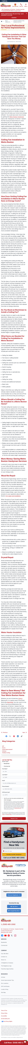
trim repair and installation (13, 496)
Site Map (3, 992)
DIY (3, 746)
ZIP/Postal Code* (6, 792)
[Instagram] (15, 935)
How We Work (4, 953)
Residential (6, 763)
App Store (15, 906)
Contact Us (4, 956)
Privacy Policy (9, 814)
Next (24, 732)
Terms (3, 814)
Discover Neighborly (13, 895)
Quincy (20, 698)
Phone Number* (5, 786)
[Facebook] (6, 736)
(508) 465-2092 (18, 858)
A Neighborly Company (7, 962)
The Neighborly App (6, 966)
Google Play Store (15, 910)
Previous (5, 732)
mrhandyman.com (17, 808)
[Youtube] (5, 935)
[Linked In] (18, 736)
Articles (3, 977)
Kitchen (4, 751)
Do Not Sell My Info (5, 1018)
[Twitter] (10, 736)
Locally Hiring (4, 989)
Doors (3, 747)
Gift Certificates (5, 986)
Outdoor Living (6, 752)
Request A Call (14, 818)
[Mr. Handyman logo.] (7, 865)
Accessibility (4, 1015)
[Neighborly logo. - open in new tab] (4, 1)
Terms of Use (4, 1010)
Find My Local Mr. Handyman (14, 854)
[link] (21, 736)
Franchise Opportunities (7, 969)
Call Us (21, 6)
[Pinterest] (14, 736)
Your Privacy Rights (7, 1021)
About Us (3, 959)
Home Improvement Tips (7, 980)
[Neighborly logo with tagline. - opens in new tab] (21, 865)
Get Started (15, 6)
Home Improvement (7, 749)
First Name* (4, 768)
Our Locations (4, 983)
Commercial (7, 766)
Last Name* (4, 774)
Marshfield (10, 702)
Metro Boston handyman (17, 117)
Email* (3, 780)
